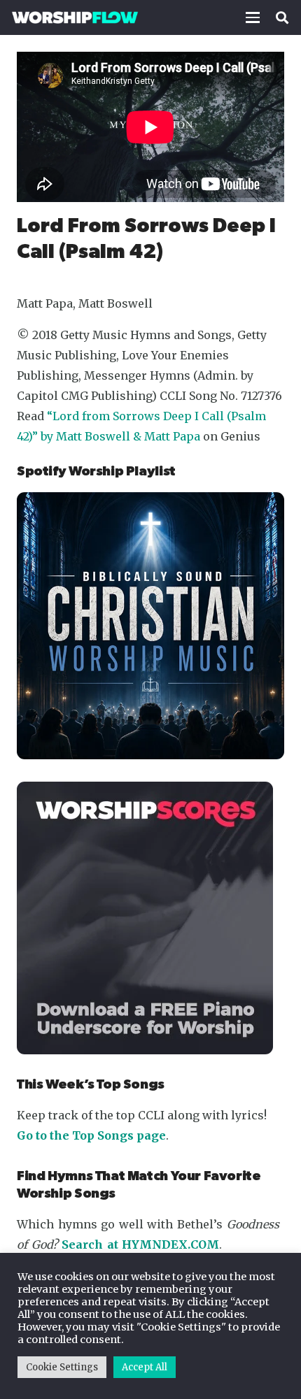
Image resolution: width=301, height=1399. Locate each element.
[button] (253, 17)
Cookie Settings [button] (62, 1367)
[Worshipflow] (75, 17)
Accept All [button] (144, 1367)
